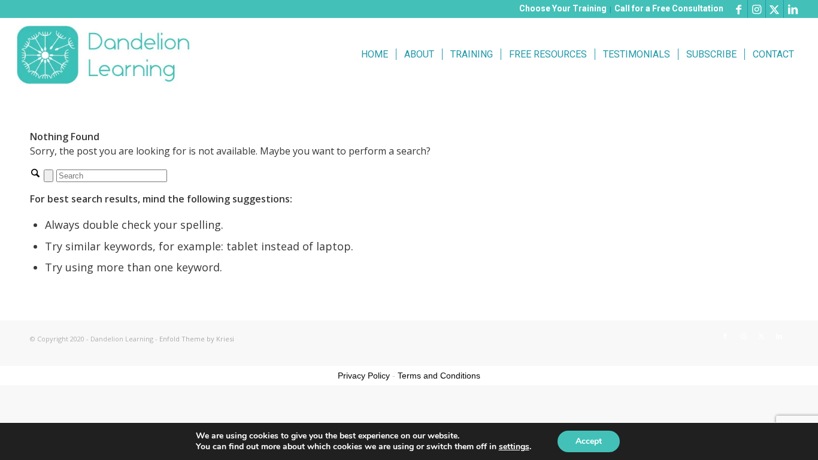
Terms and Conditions (439, 375)
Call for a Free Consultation (668, 8)
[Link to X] (774, 9)
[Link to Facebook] (738, 9)
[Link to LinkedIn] (793, 9)
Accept (588, 441)
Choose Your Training (563, 8)
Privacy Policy (364, 375)
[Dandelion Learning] (105, 54)
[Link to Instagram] (756, 9)
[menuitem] (374, 54)
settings (514, 446)
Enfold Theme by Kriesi (196, 338)
